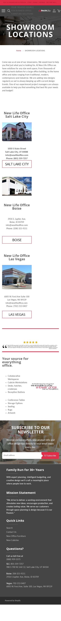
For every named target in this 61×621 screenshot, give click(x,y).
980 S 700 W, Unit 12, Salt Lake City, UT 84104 (27, 567)
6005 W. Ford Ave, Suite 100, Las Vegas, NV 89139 (29, 586)
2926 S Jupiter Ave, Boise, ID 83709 (22, 577)
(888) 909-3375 (13, 559)
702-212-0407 (19, 583)
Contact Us (11, 532)
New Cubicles (12, 540)
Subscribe (51, 456)
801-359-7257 (17, 564)
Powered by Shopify (12, 601)
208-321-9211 (18, 574)
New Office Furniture (16, 536)
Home (18, 51)
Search (9, 528)
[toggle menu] (3, 11)
